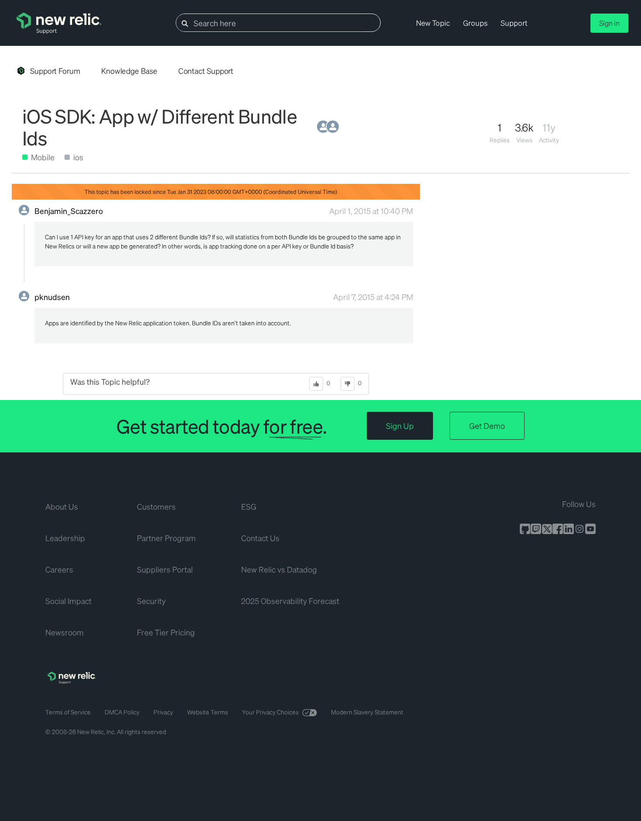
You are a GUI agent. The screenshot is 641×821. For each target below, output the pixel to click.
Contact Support (206, 71)
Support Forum (55, 71)
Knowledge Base (129, 71)
